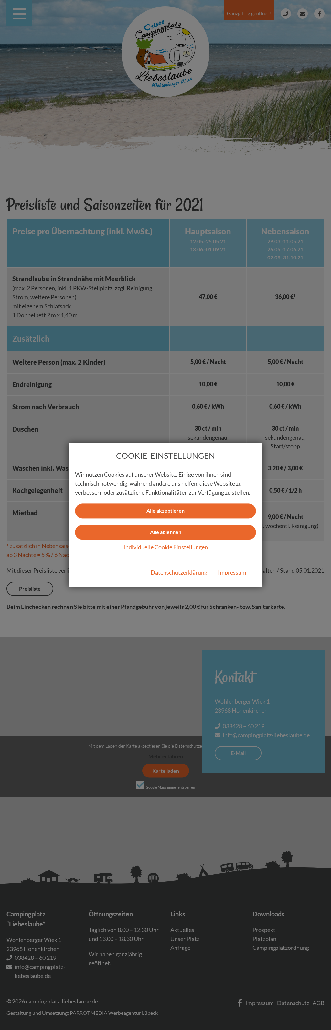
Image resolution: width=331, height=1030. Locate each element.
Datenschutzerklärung (179, 572)
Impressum (232, 572)
